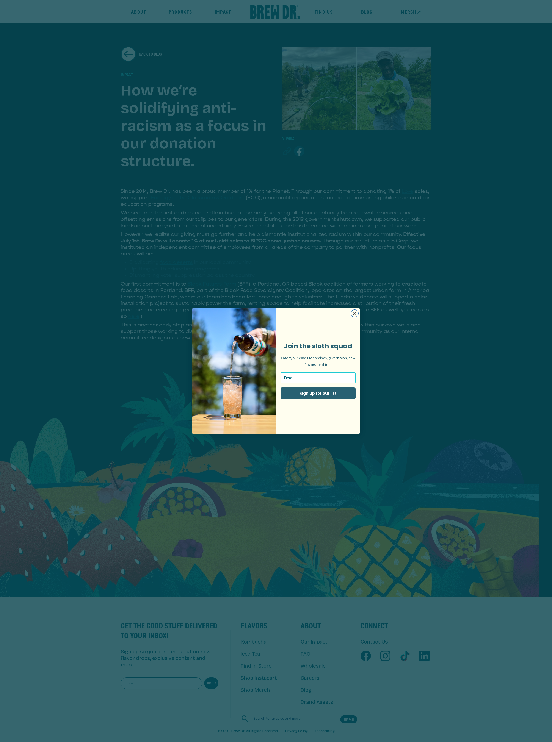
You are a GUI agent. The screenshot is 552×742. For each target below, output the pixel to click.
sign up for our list (318, 393)
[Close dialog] (354, 313)
